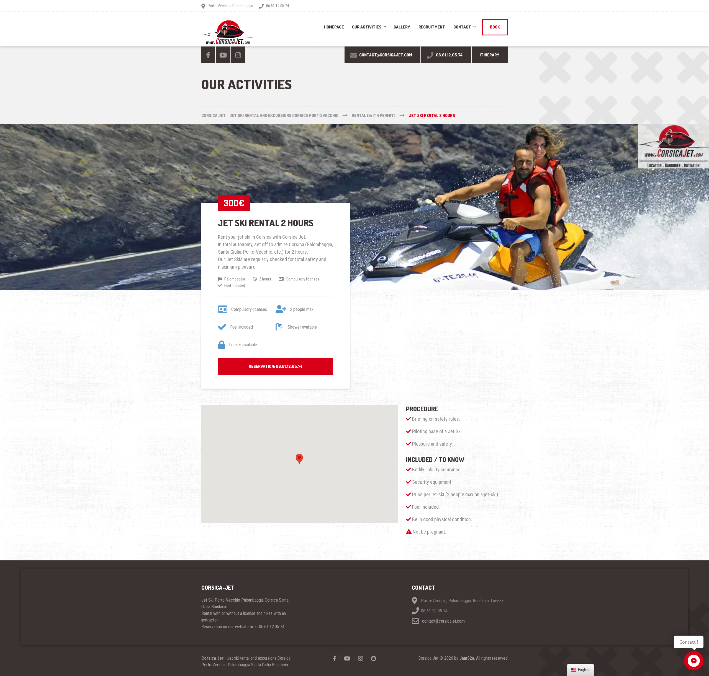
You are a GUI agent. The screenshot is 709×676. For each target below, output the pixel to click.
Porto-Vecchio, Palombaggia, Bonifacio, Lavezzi (462, 601)
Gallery (402, 27)
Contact (462, 27)
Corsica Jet (212, 658)
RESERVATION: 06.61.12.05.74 (275, 366)
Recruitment (431, 27)
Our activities (366, 27)
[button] (299, 459)
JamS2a (466, 658)
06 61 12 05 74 (434, 611)
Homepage (334, 27)
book (495, 27)
